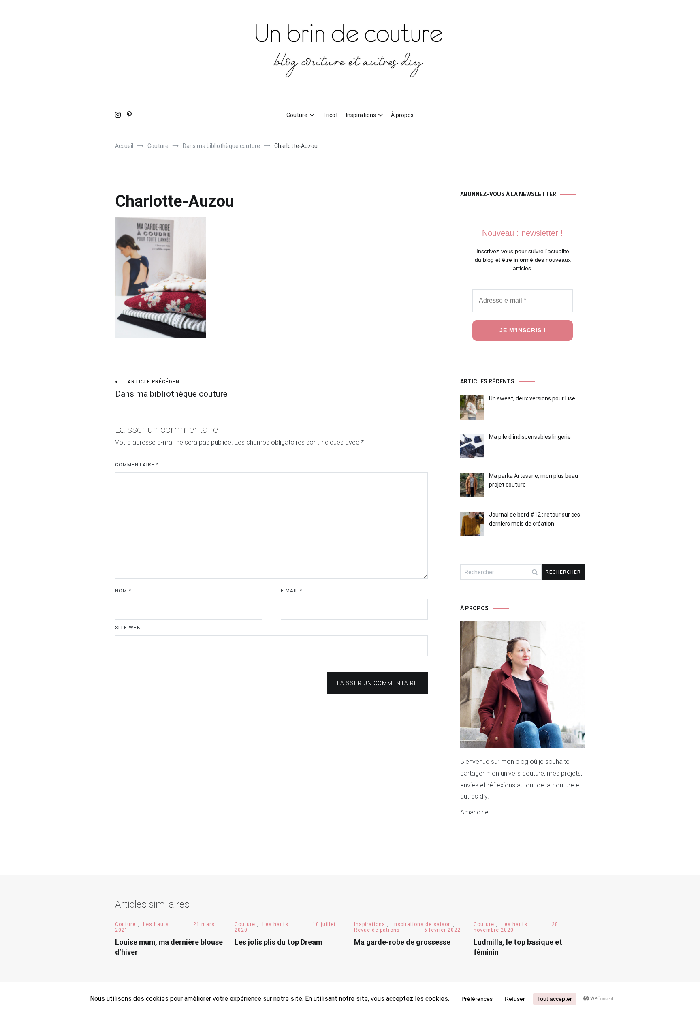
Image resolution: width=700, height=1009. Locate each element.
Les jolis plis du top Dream (278, 942)
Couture (296, 115)
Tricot (330, 115)
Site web (128, 628)
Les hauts (156, 924)
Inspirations (361, 115)
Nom (123, 591)
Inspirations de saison (422, 924)
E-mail (291, 591)
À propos (402, 115)
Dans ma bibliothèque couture (171, 389)
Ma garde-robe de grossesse (402, 942)
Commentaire (137, 465)
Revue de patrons (377, 930)
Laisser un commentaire (377, 683)
